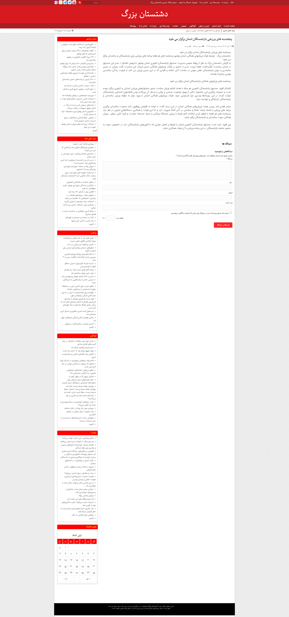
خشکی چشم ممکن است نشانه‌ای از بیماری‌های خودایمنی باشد (81, 491)
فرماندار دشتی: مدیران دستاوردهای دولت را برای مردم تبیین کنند (78, 100)
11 (88, 560)
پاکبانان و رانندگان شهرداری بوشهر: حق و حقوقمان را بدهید (79, 187)
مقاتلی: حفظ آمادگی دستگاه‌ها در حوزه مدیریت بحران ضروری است (80, 119)
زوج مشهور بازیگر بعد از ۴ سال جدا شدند (78, 351)
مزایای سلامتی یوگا (86, 495)
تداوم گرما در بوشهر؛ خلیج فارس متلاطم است (79, 91)
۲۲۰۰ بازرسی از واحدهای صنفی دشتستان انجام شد (79, 81)
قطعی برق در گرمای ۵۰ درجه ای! (81, 191)
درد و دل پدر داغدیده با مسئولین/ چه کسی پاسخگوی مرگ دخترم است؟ (78, 162)
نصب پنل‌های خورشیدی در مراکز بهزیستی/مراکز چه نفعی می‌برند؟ (78, 403)
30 (60, 572)
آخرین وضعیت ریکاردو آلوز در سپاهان (79, 324)
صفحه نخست (229, 26)
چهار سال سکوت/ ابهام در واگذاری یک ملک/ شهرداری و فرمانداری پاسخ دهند (190, 31)
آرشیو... (94, 130)
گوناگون (192, 26)
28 (71, 572)
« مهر (88, 579)
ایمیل (230, 192)
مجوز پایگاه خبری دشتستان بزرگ (163, 2)
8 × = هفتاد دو (113, 218)
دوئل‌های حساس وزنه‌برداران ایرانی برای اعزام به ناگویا (79, 249)
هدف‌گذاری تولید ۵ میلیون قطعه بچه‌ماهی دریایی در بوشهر (78, 74)
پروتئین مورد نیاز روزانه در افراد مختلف (79, 408)
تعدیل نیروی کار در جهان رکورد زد (81, 376)
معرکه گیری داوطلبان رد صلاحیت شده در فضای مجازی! (79, 213)
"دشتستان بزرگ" (153, 606)
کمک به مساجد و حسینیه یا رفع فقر (79, 217)
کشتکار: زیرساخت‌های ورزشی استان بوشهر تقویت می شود (78, 125)
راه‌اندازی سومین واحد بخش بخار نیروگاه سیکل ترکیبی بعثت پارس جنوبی (79, 68)
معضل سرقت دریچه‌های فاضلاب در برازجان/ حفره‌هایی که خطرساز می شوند (80, 197)
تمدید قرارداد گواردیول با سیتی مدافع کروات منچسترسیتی (80, 265)
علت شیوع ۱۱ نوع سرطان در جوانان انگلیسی (81, 413)
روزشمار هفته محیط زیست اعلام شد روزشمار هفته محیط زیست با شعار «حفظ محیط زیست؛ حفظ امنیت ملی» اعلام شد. (79, 389)
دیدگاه (229, 158)
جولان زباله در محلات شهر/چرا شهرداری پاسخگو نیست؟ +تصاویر (80, 168)
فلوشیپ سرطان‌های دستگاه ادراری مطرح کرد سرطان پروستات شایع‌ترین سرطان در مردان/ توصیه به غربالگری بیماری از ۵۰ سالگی (78, 454)
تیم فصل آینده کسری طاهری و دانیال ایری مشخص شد (78, 313)
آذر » (65, 579)
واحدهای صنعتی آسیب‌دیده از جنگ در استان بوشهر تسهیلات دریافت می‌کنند (80, 107)
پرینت (186, 46)
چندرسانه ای (215, 2)
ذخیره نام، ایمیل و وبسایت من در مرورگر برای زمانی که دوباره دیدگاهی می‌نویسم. (200, 213)
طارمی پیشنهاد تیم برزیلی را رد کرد (80, 244)
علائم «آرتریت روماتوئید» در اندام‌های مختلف (80, 462)
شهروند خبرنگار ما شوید (188, 2)
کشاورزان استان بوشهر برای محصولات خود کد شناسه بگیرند (78, 113)
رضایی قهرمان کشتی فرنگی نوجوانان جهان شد (78, 319)
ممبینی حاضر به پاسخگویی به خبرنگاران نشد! (79, 281)
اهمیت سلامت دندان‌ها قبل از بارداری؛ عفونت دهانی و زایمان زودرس (80, 478)
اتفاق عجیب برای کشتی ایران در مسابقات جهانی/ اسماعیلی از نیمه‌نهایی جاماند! (79, 288)
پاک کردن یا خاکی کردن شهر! (81, 221)
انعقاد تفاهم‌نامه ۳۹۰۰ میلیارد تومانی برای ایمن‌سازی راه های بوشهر (79, 52)
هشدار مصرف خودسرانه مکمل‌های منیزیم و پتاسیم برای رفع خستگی (78, 446)
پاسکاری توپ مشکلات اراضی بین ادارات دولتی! (79, 206)
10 (94, 560)
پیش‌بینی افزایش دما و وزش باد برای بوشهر (77, 63)
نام (231, 182)
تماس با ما (204, 2)
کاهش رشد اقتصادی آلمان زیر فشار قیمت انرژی (79, 356)
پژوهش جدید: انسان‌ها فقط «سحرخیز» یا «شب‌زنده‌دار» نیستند (78, 419)
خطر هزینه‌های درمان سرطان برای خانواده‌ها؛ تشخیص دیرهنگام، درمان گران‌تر (79, 381)
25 (88, 572)
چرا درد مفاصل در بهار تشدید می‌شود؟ (79, 473)
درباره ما (225, 2)
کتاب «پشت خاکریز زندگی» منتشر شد (79, 85)
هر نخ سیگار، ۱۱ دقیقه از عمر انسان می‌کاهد (77, 441)
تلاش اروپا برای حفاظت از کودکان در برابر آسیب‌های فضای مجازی (79, 342)
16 (60, 560)
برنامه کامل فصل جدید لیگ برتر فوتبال (79, 270)
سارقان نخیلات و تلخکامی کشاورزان (79, 182)
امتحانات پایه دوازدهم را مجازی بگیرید (78, 201)
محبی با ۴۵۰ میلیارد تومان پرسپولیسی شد (77, 276)
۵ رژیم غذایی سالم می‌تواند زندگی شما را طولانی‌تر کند (79, 484)
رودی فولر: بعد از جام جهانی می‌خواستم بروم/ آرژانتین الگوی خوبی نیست (80, 239)
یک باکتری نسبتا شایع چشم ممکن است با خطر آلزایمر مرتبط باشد (78, 510)
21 (71, 566)
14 (71, 560)
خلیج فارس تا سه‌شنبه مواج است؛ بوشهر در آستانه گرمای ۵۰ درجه (78, 46)
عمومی (183, 26)
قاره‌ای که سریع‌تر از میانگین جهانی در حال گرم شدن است (79, 365)
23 (60, 566)
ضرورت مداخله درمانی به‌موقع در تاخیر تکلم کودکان (80, 468)
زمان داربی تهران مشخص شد (82, 273)
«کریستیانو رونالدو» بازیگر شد (82, 347)
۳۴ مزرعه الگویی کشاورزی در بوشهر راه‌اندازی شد (81, 58)
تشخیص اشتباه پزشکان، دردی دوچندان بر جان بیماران (78, 155)
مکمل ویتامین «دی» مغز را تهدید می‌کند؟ (78, 438)
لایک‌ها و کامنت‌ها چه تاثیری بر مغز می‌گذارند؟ (81, 397)
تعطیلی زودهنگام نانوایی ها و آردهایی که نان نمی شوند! (79, 149)
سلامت (175, 26)
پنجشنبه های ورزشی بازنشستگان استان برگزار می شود (200, 39)
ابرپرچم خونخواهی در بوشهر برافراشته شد (78, 95)
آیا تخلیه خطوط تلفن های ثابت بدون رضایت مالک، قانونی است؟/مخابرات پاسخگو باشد (78, 176)
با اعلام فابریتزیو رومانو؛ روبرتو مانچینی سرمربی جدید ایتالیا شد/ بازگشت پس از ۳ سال (79, 257)
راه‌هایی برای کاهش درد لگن (83, 515)
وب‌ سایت (228, 202)
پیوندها (133, 26)
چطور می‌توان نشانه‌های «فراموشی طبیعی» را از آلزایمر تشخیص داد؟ (81, 372)
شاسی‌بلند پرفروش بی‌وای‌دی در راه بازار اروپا (77, 360)
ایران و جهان (204, 26)
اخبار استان (216, 26)
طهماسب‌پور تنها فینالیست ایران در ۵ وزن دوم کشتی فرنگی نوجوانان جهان (78, 294)
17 (94, 566)
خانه (232, 2)
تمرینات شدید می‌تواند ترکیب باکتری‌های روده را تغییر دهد (79, 504)
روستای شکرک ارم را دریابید (83, 144)
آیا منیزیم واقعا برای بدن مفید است (80, 499)
